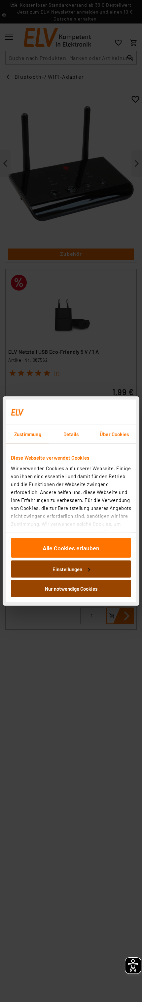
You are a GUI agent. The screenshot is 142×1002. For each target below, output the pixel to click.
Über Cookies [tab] (114, 434)
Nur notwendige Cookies (71, 589)
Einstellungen (67, 569)
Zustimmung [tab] (27, 434)
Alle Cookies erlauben (71, 548)
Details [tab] (71, 434)
